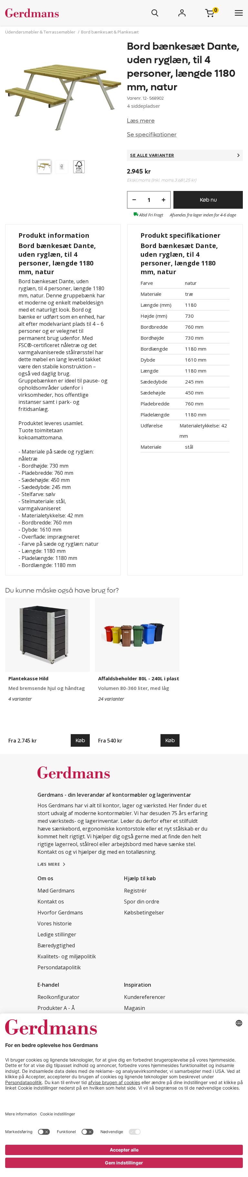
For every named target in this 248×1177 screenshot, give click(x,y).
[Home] (51, 13)
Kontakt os (50, 901)
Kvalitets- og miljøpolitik (66, 956)
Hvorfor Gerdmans (60, 912)
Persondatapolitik (59, 967)
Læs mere (141, 121)
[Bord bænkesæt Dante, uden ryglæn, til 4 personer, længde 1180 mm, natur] (63, 98)
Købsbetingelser (144, 912)
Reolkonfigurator (58, 997)
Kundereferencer (144, 997)
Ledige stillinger (56, 934)
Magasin (134, 1008)
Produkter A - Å (56, 1008)
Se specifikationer (152, 134)
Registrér (135, 890)
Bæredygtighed (56, 945)
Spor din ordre (141, 901)
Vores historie (54, 923)
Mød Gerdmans (56, 890)
